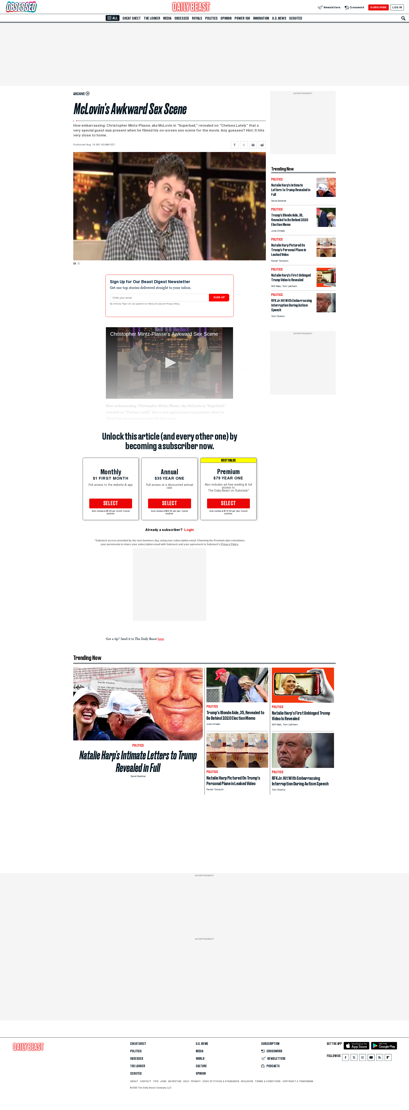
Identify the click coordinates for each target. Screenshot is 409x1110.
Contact (145, 1081)
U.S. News (279, 18)
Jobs (163, 1081)
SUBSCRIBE (378, 7)
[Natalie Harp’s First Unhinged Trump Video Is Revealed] (326, 286)
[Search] (403, 18)
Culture (201, 1066)
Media (167, 18)
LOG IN (397, 7)
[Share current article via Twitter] (244, 145)
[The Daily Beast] (191, 7)
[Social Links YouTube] (371, 1058)
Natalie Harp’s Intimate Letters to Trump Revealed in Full (138, 761)
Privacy (196, 1081)
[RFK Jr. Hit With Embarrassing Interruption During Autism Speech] (326, 311)
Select (110, 503)
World (200, 1058)
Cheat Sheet (131, 18)
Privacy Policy (173, 304)
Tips (155, 1081)
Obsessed (181, 18)
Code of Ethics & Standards (220, 1081)
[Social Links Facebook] (345, 1058)
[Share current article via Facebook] (234, 145)
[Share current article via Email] (253, 145)
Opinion (226, 18)
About (134, 1081)
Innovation (261, 18)
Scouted (295, 18)
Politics (211, 18)
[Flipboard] (388, 1058)
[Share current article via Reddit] (262, 145)
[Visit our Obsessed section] (35, 7)
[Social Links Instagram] (362, 1058)
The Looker (152, 18)
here (161, 639)
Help (186, 1081)
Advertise (174, 1081)
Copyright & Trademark (298, 1081)
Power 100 (242, 18)
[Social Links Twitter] (354, 1058)
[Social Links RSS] (379, 1058)
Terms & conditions (268, 1081)
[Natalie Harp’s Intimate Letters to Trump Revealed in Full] (326, 196)
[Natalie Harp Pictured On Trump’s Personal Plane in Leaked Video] (326, 256)
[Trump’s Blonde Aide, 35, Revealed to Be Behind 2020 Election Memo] (326, 226)
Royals (197, 18)
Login (189, 530)
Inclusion (247, 1081)
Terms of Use (155, 304)
